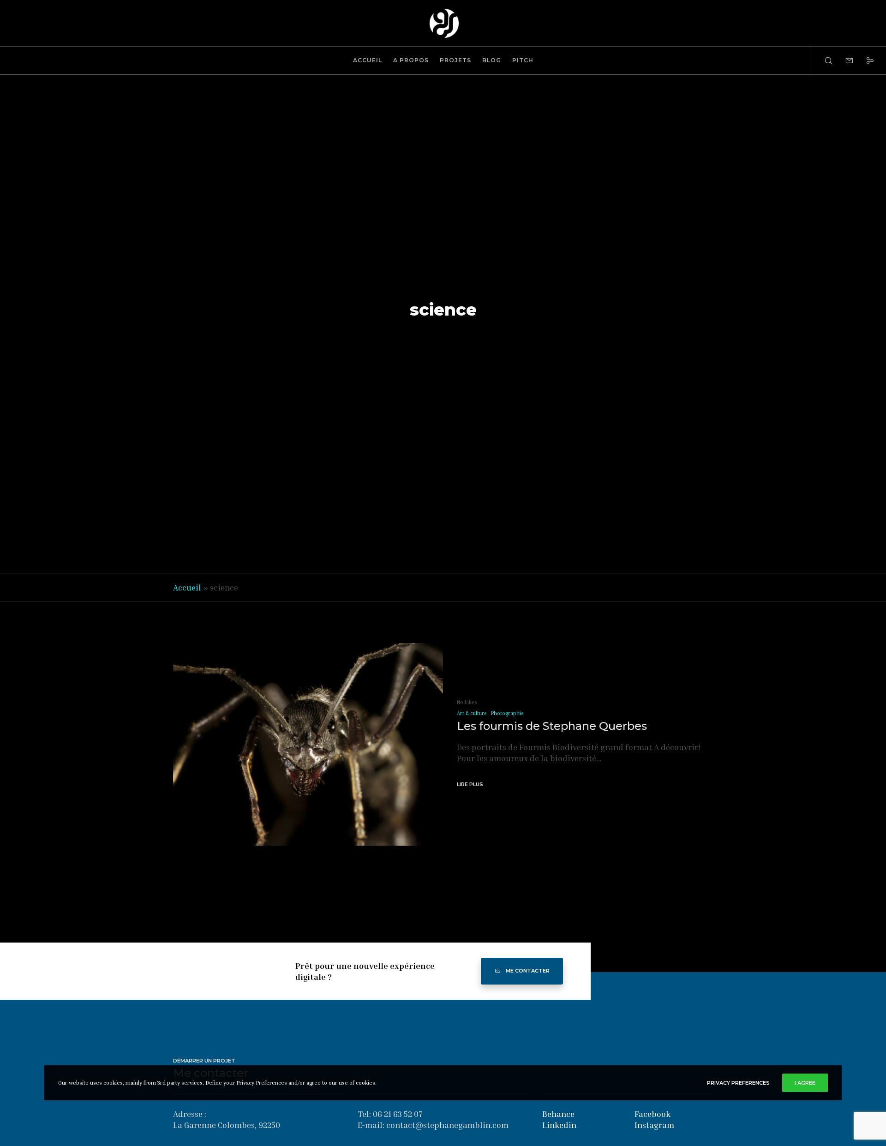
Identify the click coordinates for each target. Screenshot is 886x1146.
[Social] (864, 60)
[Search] (822, 60)
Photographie (507, 713)
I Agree (805, 1083)
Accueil (187, 587)
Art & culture (472, 713)
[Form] (843, 60)
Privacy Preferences (738, 1083)
